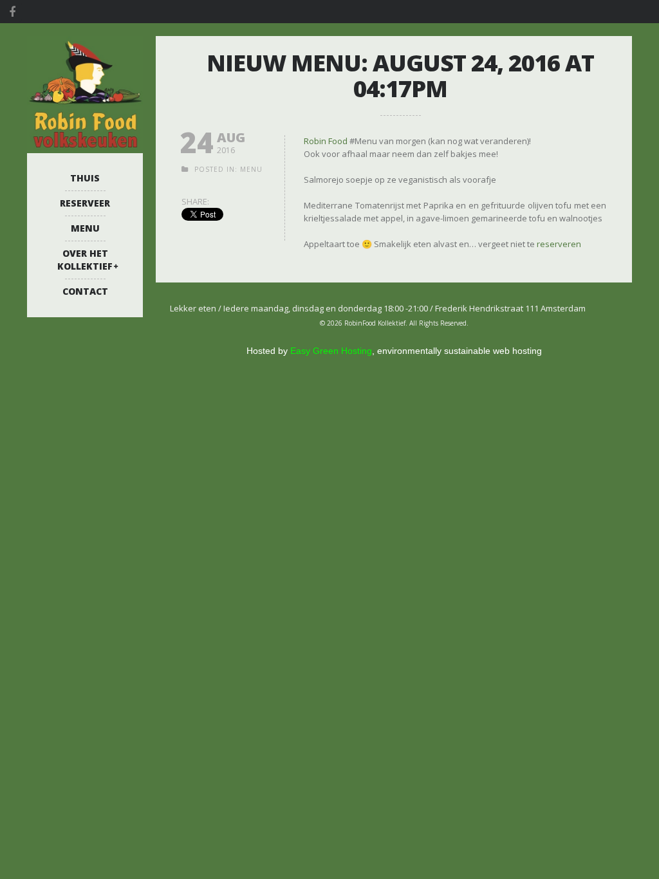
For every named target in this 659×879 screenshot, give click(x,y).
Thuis (85, 178)
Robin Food (326, 141)
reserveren (559, 244)
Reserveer (85, 203)
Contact (85, 291)
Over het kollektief (85, 259)
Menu (85, 228)
